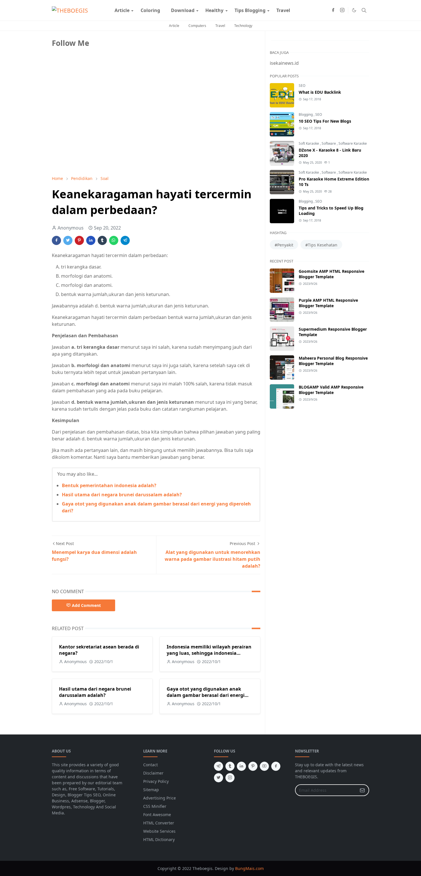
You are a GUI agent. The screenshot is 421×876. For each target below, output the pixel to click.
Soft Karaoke (309, 143)
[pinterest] (252, 766)
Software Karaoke (353, 143)
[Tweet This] (67, 240)
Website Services (159, 831)
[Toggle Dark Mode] (354, 10)
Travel (220, 25)
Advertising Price (159, 798)
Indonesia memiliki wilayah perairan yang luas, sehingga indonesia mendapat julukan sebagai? (209, 653)
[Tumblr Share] (102, 240)
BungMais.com (249, 868)
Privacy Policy (156, 781)
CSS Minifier (154, 806)
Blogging (306, 114)
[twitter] (218, 777)
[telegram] (218, 766)
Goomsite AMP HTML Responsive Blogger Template (331, 274)
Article (174, 25)
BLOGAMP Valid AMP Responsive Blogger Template (331, 389)
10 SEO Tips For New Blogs (325, 121)
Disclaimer (153, 773)
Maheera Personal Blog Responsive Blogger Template (333, 360)
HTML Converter (158, 823)
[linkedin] (241, 766)
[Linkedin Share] (90, 240)
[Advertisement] (95, 131)
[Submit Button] (362, 790)
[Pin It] (79, 240)
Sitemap (151, 789)
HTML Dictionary (159, 839)
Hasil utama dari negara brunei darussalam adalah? (122, 494)
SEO (302, 85)
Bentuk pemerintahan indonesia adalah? (109, 485)
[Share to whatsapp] (113, 240)
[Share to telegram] (125, 240)
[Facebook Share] (56, 240)
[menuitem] (122, 10)
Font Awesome (157, 814)
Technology (243, 25)
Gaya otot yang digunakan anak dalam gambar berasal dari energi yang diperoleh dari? (206, 695)
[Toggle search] (364, 10)
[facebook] (333, 10)
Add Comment (86, 605)
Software (329, 143)
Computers (197, 25)
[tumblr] (230, 766)
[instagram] (342, 10)
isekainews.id (284, 63)
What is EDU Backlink (320, 92)
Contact (150, 764)
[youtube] (264, 766)
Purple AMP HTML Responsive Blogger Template (328, 302)
